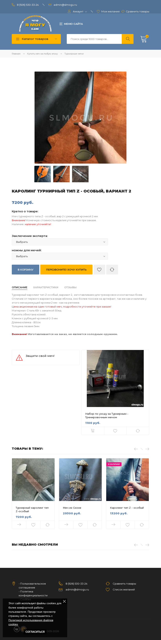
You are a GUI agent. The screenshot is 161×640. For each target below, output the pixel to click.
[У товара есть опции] (19, 525)
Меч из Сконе (72, 507)
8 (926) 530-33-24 (28, 4)
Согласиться (35, 631)
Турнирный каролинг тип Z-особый (32, 509)
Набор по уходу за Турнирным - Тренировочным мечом (106, 415)
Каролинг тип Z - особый (127, 507)
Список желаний (124, 589)
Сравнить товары (137, 11)
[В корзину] (92, 431)
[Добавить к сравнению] (112, 269)
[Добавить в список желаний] (99, 269)
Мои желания (110, 11)
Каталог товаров (34, 39)
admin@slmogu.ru (65, 4)
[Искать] (128, 39)
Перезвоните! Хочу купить (66, 269)
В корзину (25, 269)
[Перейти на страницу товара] (115, 378)
